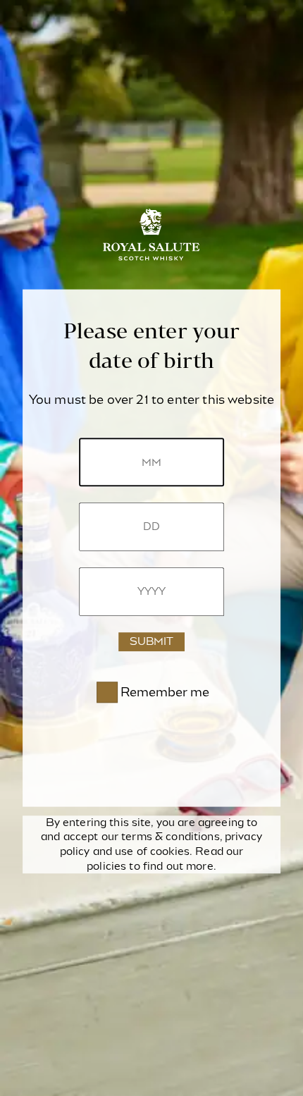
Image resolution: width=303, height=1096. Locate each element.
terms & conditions (170, 837)
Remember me (164, 692)
